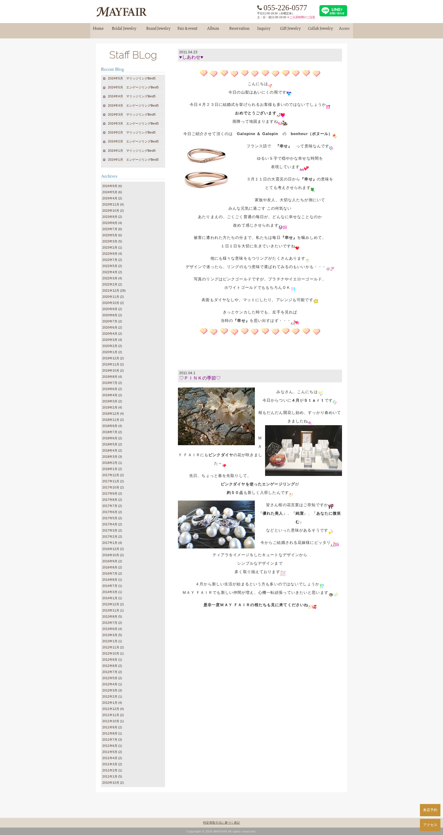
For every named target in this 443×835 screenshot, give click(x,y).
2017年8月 (109, 500)
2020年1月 (109, 352)
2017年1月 (109, 543)
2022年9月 (109, 254)
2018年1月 (109, 469)
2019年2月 (109, 407)
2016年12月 (110, 549)
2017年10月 (110, 487)
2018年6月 (109, 438)
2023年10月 (110, 210)
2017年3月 (109, 530)
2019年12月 (110, 358)
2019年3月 (109, 401)
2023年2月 (109, 247)
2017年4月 (109, 524)
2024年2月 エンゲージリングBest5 (133, 141)
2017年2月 (109, 536)
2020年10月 (110, 303)
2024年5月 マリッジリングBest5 (132, 78)
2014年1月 (109, 598)
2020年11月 (110, 297)
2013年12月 (110, 604)
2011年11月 (110, 715)
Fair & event (187, 30)
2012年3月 (109, 690)
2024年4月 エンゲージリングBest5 (133, 105)
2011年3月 (109, 764)
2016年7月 (109, 573)
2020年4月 (109, 333)
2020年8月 (109, 315)
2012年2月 (109, 696)
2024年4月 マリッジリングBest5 (132, 96)
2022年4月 (109, 272)
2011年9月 (109, 727)
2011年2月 (109, 770)
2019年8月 (109, 377)
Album (213, 30)
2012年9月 (109, 659)
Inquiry (264, 30)
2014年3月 (109, 592)
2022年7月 (109, 260)
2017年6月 (109, 512)
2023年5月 (109, 235)
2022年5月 (109, 266)
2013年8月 (109, 616)
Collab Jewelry (320, 30)
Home (98, 30)
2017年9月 (109, 493)
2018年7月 (109, 432)
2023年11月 (110, 204)
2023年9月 (109, 217)
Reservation (239, 30)
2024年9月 (109, 186)
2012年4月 (109, 684)
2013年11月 (110, 610)
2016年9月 (109, 561)
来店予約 (430, 810)
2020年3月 (109, 340)
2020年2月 (109, 346)
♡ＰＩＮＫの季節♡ (200, 378)
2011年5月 (109, 752)
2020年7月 (109, 321)
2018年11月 (110, 420)
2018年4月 (109, 450)
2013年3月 (109, 635)
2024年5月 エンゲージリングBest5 (133, 87)
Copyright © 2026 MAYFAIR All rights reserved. (221, 831)
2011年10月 (110, 721)
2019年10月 (110, 370)
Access (344, 30)
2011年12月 (110, 709)
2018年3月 (109, 457)
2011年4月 (109, 758)
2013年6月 (109, 629)
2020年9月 (109, 309)
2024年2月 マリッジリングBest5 (132, 132)
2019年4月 (109, 395)
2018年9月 (109, 426)
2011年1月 (109, 776)
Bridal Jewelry (124, 30)
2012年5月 (109, 678)
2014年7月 (109, 586)
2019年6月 (109, 389)
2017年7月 (109, 506)
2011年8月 (109, 733)
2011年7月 (109, 739)
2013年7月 (109, 623)
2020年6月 (109, 327)
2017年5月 (109, 518)
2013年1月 (109, 641)
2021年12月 (110, 290)
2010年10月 (110, 783)
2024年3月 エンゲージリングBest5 (133, 123)
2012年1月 (109, 703)
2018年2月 (109, 463)
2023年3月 (109, 241)
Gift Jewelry (290, 30)
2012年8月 (109, 666)
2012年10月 (110, 653)
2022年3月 (109, 278)
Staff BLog (133, 55)
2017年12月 (110, 475)
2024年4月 (109, 198)
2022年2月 (109, 284)
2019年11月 (110, 364)
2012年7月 (109, 672)
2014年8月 (109, 580)
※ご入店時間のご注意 (301, 17)
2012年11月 (110, 647)
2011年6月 (109, 746)
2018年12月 (110, 413)
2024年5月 (109, 192)
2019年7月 (109, 383)
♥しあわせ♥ (191, 57)
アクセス (430, 825)
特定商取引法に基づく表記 (221, 822)
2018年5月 (109, 444)
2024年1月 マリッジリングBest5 (132, 150)
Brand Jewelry (158, 30)
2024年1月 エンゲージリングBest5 (133, 159)
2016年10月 (110, 555)
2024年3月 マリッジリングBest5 (132, 114)
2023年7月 (109, 229)
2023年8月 (109, 223)
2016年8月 (109, 567)
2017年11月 (110, 481)
